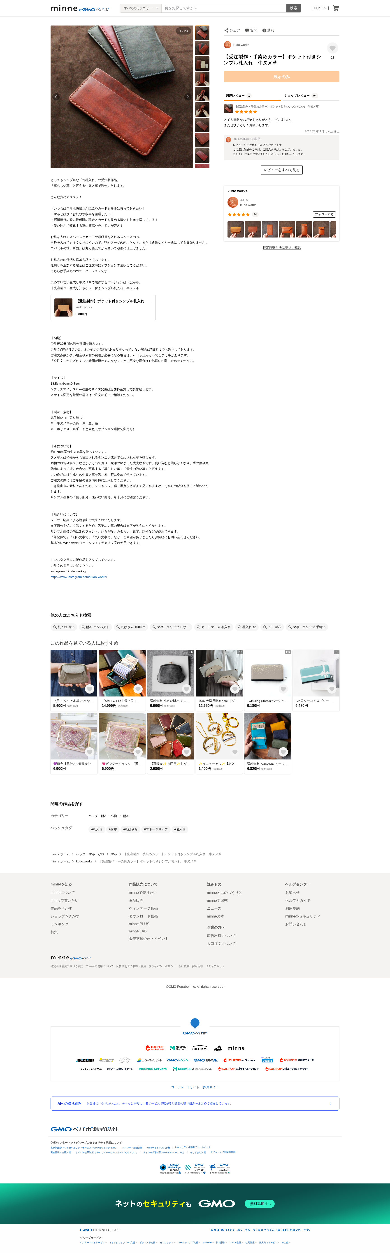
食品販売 (136, 900)
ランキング (60, 924)
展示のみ (282, 77)
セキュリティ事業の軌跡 (223, 1152)
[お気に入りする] (332, 48)
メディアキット (215, 966)
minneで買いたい (65, 900)
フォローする (324, 214)
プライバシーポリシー (162, 966)
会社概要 (184, 966)
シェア (234, 30)
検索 (293, 8)
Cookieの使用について (100, 966)
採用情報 (197, 966)
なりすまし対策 (198, 1152)
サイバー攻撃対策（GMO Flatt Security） (164, 1152)
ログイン (320, 8)
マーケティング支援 (188, 1242)
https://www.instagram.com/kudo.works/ (79, 577)
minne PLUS (139, 924)
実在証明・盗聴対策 (61, 1152)
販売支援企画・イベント (149, 939)
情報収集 (220, 1242)
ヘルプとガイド (298, 900)
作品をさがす (61, 908)
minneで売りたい (143, 892)
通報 (270, 30)
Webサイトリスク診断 (158, 1147)
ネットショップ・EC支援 (122, 1242)
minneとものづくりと (224, 892)
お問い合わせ (296, 924)
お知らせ (292, 892)
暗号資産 (250, 1242)
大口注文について (221, 944)
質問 (253, 30)
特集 (54, 932)
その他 (285, 1242)
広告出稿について (221, 936)
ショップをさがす (65, 916)
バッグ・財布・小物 (102, 816)
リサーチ (207, 1242)
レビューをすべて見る (282, 170)
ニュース (214, 908)
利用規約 (292, 908)
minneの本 (215, 916)
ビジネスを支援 (147, 1242)
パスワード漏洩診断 (132, 1147)
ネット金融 (235, 1242)
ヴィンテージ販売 (143, 908)
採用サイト (211, 1087)
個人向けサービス (268, 1242)
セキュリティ (166, 1242)
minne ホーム (60, 854)
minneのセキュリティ (302, 916)
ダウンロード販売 (143, 916)
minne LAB (138, 931)
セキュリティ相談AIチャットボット (193, 1147)
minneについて (63, 892)
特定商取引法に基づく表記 (282, 247)
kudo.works (241, 45)
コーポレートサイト (185, 1087)
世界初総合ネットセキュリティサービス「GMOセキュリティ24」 (84, 1147)
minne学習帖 (217, 900)
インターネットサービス (92, 1242)
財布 (126, 816)
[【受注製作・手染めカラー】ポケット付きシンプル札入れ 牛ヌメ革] (271, 112)
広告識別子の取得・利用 (131, 966)
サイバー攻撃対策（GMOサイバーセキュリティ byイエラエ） (107, 1152)
